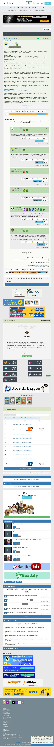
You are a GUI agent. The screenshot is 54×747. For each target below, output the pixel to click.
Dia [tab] (7, 589)
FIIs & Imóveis (6, 709)
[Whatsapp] (10, 702)
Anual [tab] (22, 589)
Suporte (5, 729)
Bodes (13, 581)
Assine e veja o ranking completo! (27, 468)
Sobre (4, 731)
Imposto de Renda (7, 713)
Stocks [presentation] (32, 415)
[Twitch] (16, 702)
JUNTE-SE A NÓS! (27, 517)
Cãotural (5, 721)
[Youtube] (22, 702)
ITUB (27, 430)
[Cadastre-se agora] (27, 19)
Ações (4, 707)
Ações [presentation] (10, 415)
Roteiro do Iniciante (7, 717)
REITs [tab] (46, 589)
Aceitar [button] (42, 744)
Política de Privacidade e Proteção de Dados (12, 737)
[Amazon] (4, 702)
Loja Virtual (5, 726)
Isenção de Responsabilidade (9, 734)
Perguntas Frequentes (8, 728)
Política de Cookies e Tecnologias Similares (12, 735)
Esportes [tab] (26, 591)
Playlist (19, 581)
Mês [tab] (15, 589)
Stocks (4, 708)
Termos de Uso (6, 738)
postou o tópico (25, 627)
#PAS (4, 718)
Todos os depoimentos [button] (27, 356)
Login (42, 3)
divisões (48, 375)
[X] (19, 702)
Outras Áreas (35, 623)
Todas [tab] (17, 623)
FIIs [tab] (38, 589)
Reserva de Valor (6, 710)
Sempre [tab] (25, 589)
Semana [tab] (11, 589)
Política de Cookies (49, 742)
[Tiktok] (13, 702)
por (28, 596)
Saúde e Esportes (7, 720)
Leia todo (13, 348)
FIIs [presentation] (21, 415)
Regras (4, 733)
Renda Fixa (5, 712)
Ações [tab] (35, 589)
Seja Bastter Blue (6, 722)
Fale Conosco (6, 730)
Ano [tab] (18, 589)
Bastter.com (18, 742)
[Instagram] (7, 702)
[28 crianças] (29, 3)
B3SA (27, 465)
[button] (4, 3)
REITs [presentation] (44, 415)
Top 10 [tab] (31, 589)
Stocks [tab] (42, 589)
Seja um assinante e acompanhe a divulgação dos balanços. (27, 479)
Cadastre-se (48, 3)
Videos (7, 581)
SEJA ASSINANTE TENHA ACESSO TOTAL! (22, 424)
